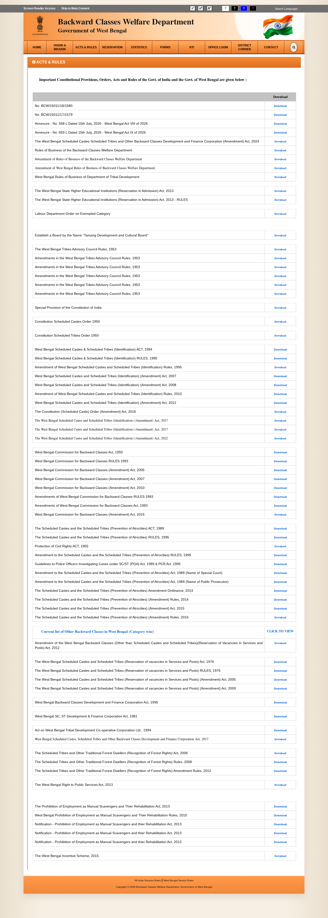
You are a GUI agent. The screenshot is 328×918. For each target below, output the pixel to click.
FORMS (165, 47)
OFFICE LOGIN (218, 47)
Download (280, 739)
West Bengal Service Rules (179, 880)
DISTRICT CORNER (244, 47)
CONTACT (271, 47)
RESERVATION (112, 47)
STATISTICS (139, 47)
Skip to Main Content (75, 8)
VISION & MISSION (60, 47)
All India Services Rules (148, 880)
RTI (191, 47)
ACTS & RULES (86, 47)
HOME (37, 47)
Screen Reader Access (39, 8)
